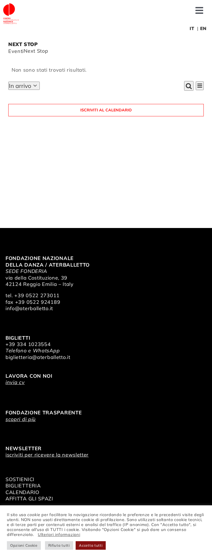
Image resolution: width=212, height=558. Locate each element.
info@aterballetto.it (29, 308)
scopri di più (21, 419)
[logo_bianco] (11, 5)
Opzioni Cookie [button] (24, 545)
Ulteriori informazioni (59, 534)
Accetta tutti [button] (90, 545)
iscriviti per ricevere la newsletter (47, 455)
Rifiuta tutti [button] (59, 545)
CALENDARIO (22, 492)
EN (203, 28)
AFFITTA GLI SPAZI (29, 498)
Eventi (16, 51)
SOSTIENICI (20, 479)
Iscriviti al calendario (106, 110)
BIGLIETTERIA (23, 485)
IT (192, 28)
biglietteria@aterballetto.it (38, 357)
